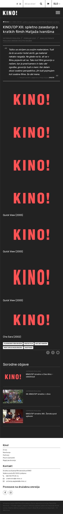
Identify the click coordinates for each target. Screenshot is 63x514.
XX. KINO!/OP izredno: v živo (38, 394)
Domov (7, 22)
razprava (28, 347)
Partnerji (6, 455)
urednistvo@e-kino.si (14, 479)
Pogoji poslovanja (9, 460)
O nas (5, 450)
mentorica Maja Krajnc (13, 347)
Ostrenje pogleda (11, 38)
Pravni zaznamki (9, 458)
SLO (55, 3)
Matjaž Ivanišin (41, 343)
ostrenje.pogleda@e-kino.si (16, 481)
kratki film (28, 343)
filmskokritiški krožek (13, 343)
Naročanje (6, 452)
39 (51, 78)
